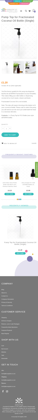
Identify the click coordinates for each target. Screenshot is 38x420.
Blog (2, 289)
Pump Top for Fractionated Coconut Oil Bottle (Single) (17, 19)
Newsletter (4, 358)
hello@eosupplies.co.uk (8, 373)
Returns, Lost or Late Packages (10, 324)
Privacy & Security (6, 302)
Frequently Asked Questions (9, 327)
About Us (4, 292)
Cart (2, 345)
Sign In (17, 1)
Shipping (4, 317)
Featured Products (6, 330)
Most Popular (5, 333)
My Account (27, 1)
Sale (2, 355)
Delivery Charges (6, 320)
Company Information (7, 299)
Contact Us (14, 3)
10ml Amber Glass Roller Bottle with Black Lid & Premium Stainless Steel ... (10, 185)
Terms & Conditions (7, 305)
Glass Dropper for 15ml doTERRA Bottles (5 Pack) (28, 184)
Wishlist (3, 352)
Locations (24, 3)
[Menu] (21, 11)
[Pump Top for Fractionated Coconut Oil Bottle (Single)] (20, 228)
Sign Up (9, 1)
